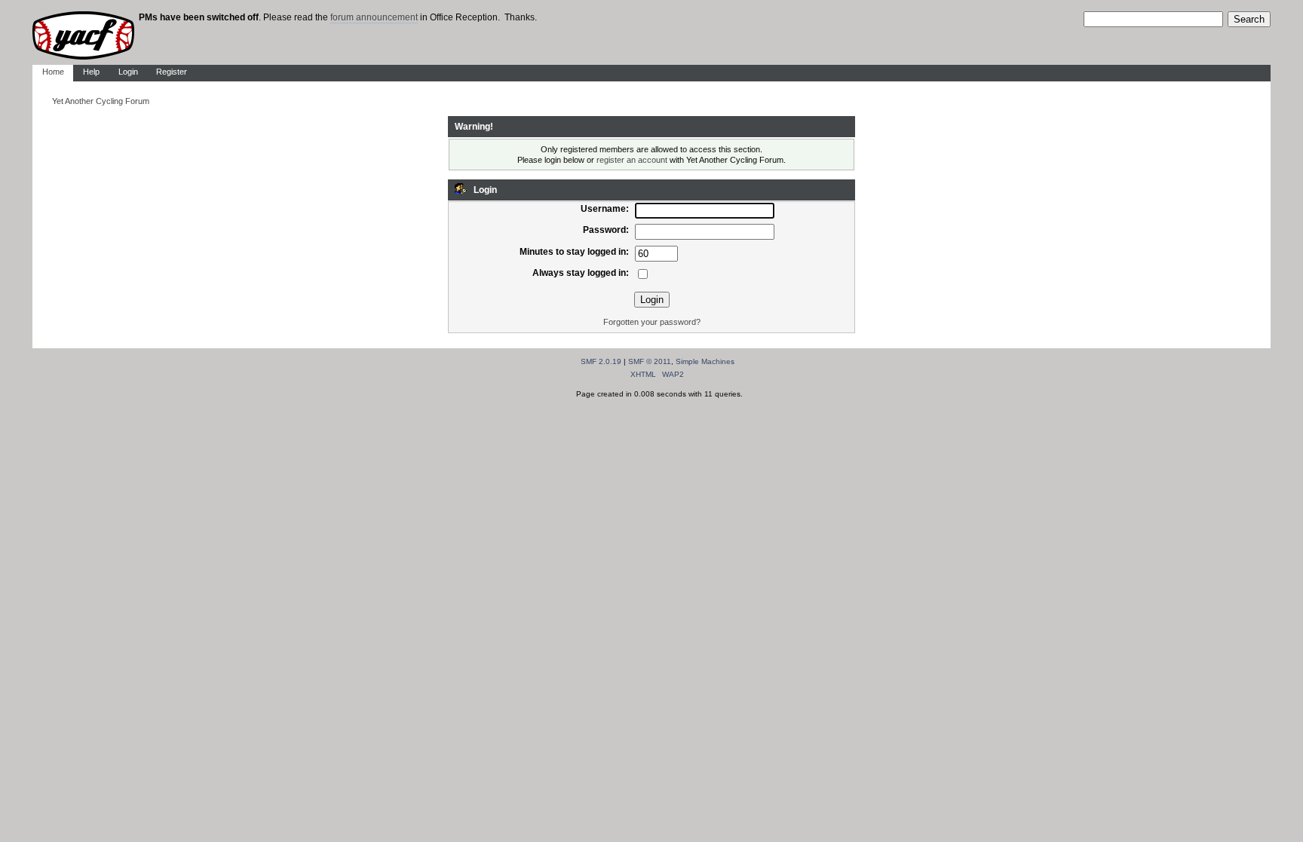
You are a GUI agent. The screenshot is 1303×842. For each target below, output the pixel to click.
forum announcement (374, 17)
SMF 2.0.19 (601, 361)
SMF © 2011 (649, 361)
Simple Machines (705, 361)
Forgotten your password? (652, 321)
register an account (631, 159)
